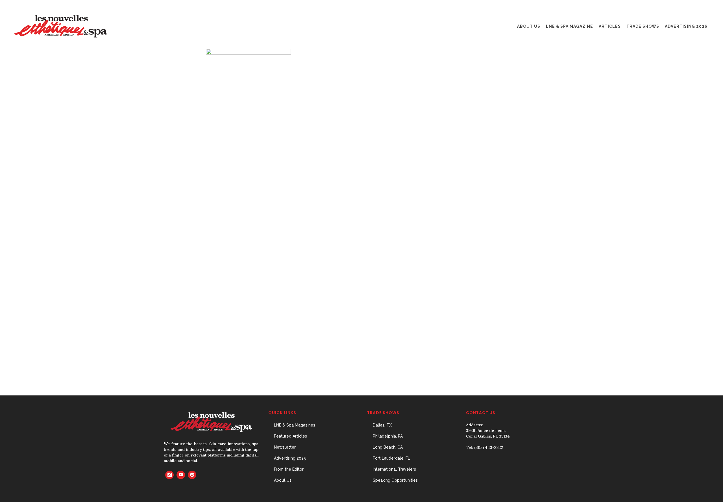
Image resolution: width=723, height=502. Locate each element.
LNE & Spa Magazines (294, 425)
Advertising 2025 (290, 458)
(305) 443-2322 (488, 447)
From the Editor (289, 469)
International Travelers (394, 469)
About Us (282, 480)
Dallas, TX (382, 425)
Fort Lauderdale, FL (391, 458)
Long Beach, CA (388, 447)
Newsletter (285, 447)
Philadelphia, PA (388, 436)
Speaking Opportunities (395, 480)
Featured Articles (290, 436)
